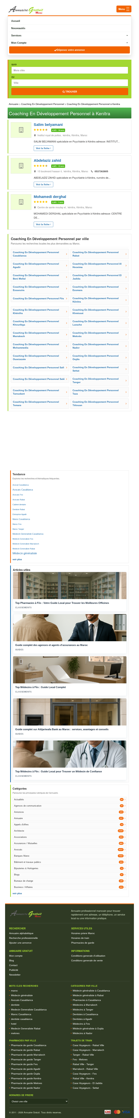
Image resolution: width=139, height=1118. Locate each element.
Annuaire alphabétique (21, 933)
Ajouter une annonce (20, 942)
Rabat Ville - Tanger (83, 1064)
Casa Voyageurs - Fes (85, 1073)
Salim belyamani (48, 124)
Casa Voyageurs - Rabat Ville (88, 1045)
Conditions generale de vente (87, 960)
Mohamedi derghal (50, 197)
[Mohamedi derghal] (21, 202)
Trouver (71, 91)
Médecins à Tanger (83, 1009)
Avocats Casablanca (23, 489)
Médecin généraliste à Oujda (88, 1028)
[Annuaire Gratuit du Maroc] (69, 9)
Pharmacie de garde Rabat (25, 1050)
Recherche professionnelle (23, 938)
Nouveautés (18, 28)
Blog (11, 960)
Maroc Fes (17, 524)
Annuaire (13, 104)
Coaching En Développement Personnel (42, 104)
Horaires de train (80, 938)
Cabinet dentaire (19, 505)
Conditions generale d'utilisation (88, 955)
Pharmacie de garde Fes (24, 1064)
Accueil (15, 20)
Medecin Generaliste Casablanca (28, 534)
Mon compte (16, 955)
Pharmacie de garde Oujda (25, 1073)
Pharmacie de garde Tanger (26, 1059)
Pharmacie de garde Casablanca (28, 1045)
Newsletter (15, 974)
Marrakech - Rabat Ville (85, 1069)
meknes (15, 1033)
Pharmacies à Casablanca (87, 1000)
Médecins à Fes (81, 1023)
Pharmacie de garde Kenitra (26, 1078)
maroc (14, 990)
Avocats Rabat (19, 500)
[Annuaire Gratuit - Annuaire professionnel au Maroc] (38, 914)
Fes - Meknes (80, 1059)
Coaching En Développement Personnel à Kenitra (93, 104)
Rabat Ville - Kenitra (83, 1078)
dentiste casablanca (21, 1019)
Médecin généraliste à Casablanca (91, 990)
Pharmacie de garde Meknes (26, 1083)
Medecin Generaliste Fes (23, 539)
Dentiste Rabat (19, 509)
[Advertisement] (69, 445)
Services (16, 35)
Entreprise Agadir (20, 514)
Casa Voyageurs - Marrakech (88, 1050)
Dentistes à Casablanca (85, 1014)
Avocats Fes (18, 495)
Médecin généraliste (25, 553)
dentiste (15, 1004)
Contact (13, 965)
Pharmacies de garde (82, 942)
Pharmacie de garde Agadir (25, 1069)
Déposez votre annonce (71, 49)
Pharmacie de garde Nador (25, 1088)
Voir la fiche (43, 148)
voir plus (17, 559)
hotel (13, 1023)
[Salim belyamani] (21, 130)
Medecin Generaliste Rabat (24, 549)
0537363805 (101, 171)
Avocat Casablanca (21, 485)
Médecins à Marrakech (85, 1004)
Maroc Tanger (18, 529)
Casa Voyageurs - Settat (86, 1088)
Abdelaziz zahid (47, 160)
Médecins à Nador (82, 1033)
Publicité (13, 970)
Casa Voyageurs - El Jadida (87, 1083)
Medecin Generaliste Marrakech (26, 544)
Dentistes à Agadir (82, 1019)
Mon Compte (18, 42)
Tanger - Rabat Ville (83, 1054)
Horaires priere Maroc (83, 933)
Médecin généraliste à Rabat (88, 995)
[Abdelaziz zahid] (21, 166)
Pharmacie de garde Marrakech (28, 1054)
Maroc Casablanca (21, 519)
